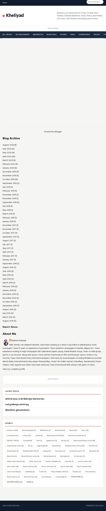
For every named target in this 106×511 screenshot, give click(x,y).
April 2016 (7, 279)
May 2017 (7, 248)
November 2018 (9, 198)
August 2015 (8, 309)
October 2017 (8, 233)
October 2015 (8, 301)
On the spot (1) (79, 456)
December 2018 (9, 194)
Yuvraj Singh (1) (61, 477)
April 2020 (7, 156)
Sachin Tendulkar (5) (53, 461)
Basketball (52, 34)
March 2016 (8, 282)
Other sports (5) (35, 461)
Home (5, 2)
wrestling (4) (46, 477)
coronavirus (84, 34)
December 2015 (9, 294)
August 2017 (8, 240)
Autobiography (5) (29, 430)
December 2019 (9, 171)
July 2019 (6, 187)
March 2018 (7, 213)
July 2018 (6, 206)
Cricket (96, 34)
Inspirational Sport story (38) (84, 440)
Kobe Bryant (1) (12, 451)
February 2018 (8, 217)
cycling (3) (39, 435)
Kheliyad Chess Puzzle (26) (74, 446)
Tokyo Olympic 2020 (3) (59, 471)
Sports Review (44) (84, 466)
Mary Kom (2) (12, 456)
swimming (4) (30, 471)
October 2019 (8, 179)
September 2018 (10, 202)
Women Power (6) (30, 477)
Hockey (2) (65, 440)
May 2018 (7, 210)
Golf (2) (39, 440)
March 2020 (8, 160)
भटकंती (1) (29, 482)
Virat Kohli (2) (90, 471)
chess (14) (85, 430)
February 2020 (9, 164)
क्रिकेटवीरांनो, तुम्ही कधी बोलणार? (17, 410)
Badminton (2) (45, 430)
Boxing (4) (73, 430)
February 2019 (8, 190)
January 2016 (8, 290)
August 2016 (8, 267)
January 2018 (8, 221)
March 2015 (8, 317)
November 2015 (9, 298)
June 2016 (7, 271)
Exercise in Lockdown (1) (77, 435)
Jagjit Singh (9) (42, 446)
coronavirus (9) (12, 435)
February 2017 (9, 256)
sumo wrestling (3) (14, 471)
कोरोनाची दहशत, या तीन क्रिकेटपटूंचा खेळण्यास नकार (24, 399)
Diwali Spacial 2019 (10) (55, 435)
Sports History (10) (30, 466)
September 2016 (10, 263)
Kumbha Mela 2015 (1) (31, 451)
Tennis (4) (42, 471)
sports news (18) (66, 466)
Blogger (58, 131)
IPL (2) (30, 446)
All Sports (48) (12, 430)
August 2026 (8, 145)
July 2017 (6, 244)
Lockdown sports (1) (77, 451)
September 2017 (10, 236)
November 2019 (9, 175)
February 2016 (9, 286)
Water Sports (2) (13, 477)
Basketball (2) (60, 430)
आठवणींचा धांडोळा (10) (14, 482)
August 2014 (8, 321)
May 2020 (7, 152)
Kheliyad (15, 15)
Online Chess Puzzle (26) (16, 461)
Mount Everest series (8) (30, 456)
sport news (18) (12, 466)
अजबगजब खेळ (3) (77, 477)
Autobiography (23, 34)
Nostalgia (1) (64, 456)
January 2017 (8, 259)
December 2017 (9, 225)
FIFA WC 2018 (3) (13, 440)
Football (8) (27, 440)
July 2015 (6, 313)
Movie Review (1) (50, 456)
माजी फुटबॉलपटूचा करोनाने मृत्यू (17, 404)
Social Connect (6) (84, 461)
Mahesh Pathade (19, 340)
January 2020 (8, 168)
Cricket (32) (26, 435)
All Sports (7, 34)
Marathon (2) (94, 451)
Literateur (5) (60, 451)
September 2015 (10, 305)
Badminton (38, 34)
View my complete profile (14, 369)
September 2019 (10, 183)
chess (72, 34)
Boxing (63, 34)
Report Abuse (10, 327)
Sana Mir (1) (69, 461)
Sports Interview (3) (48, 466)
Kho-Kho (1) (93, 446)
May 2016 (7, 275)
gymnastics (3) (51, 440)
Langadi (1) (47, 451)
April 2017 (7, 252)
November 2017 (9, 229)
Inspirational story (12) (15, 446)
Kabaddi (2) (56, 446)
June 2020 (7, 148)
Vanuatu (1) (76, 471)
